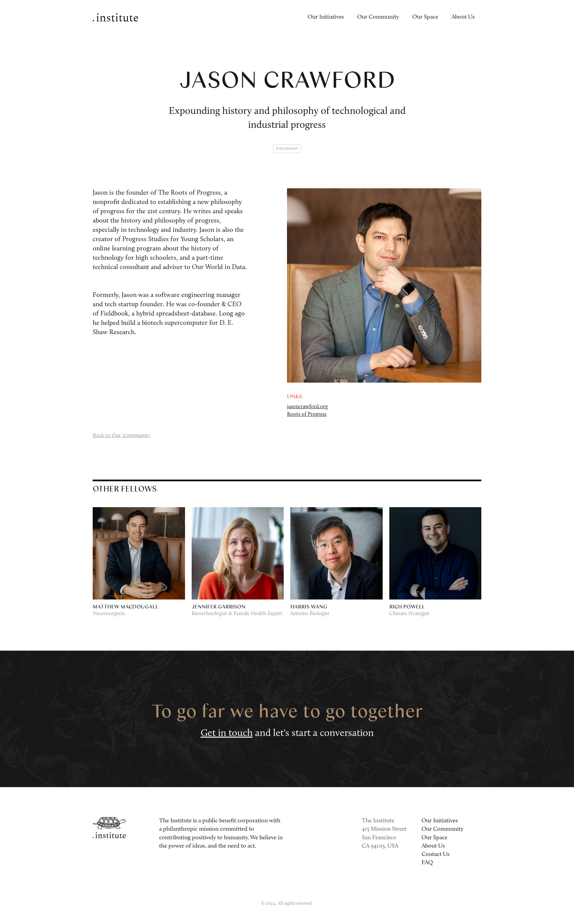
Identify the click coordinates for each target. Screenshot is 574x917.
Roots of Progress (307, 414)
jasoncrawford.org (307, 407)
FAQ (427, 863)
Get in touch (227, 733)
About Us (463, 17)
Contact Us (435, 855)
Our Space (425, 17)
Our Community (378, 17)
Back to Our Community (121, 435)
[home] (115, 17)
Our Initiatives (326, 17)
